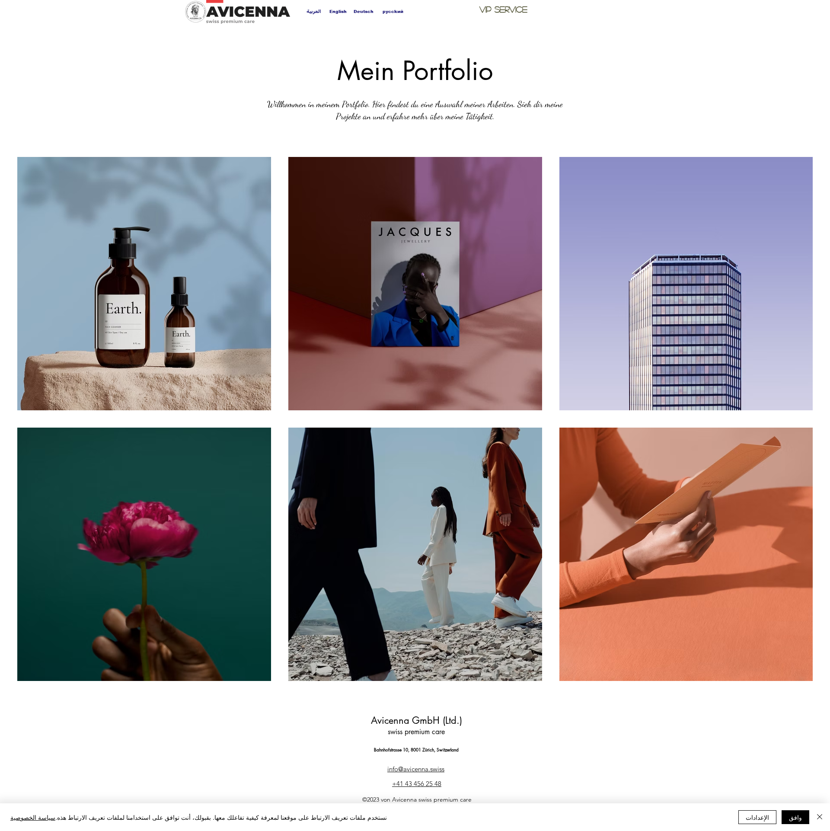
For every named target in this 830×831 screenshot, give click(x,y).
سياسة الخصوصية (32, 817)
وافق (795, 817)
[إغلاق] (819, 817)
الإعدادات (757, 817)
